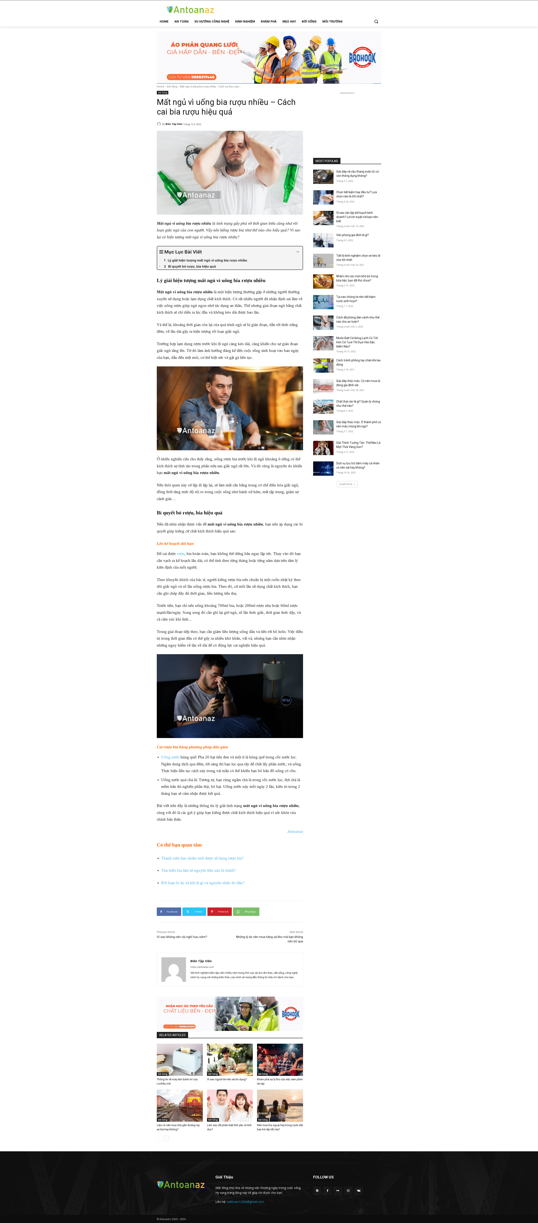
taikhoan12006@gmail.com (245, 1202)
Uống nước (170, 757)
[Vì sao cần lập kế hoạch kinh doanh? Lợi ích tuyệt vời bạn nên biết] (323, 218)
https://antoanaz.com (202, 966)
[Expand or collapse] (298, 251)
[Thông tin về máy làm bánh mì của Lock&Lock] (180, 1060)
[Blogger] (317, 1191)
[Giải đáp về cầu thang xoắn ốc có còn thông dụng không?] (323, 177)
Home (160, 86)
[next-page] (166, 1138)
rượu (181, 553)
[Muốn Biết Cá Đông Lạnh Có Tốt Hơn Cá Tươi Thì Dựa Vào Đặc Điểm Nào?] (323, 343)
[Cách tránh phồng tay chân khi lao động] (323, 365)
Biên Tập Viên (174, 123)
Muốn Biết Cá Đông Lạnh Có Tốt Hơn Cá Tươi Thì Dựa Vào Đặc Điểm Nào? (357, 342)
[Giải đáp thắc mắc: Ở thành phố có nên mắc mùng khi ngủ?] (323, 427)
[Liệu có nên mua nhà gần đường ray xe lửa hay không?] (180, 1106)
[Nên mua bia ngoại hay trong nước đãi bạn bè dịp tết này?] (280, 1106)
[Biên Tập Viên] (159, 124)
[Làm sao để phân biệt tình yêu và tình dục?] (230, 1106)
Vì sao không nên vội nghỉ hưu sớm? (182, 937)
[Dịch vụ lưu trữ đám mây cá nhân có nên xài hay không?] (323, 468)
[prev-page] (159, 1138)
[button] (376, 21)
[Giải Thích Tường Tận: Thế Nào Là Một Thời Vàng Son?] (323, 448)
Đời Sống (172, 86)
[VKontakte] (359, 1191)
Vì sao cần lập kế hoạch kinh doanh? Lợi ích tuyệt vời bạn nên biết (357, 217)
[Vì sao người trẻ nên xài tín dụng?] (230, 1060)
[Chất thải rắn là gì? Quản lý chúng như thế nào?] (323, 407)
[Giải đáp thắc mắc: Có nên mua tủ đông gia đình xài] (323, 386)
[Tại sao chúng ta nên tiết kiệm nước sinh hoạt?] (323, 302)
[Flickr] (338, 1191)
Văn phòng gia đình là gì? (352, 235)
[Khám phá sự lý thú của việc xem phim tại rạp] (280, 1060)
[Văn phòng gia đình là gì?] (323, 240)
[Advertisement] (347, 121)
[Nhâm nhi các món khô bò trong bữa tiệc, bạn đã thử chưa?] (323, 281)
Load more (345, 484)
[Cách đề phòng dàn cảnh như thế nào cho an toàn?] (323, 323)
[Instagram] (348, 1191)
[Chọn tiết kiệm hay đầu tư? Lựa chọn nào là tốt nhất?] (323, 197)
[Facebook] (327, 1191)
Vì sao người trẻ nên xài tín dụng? (227, 1079)
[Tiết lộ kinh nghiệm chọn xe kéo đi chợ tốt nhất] (323, 261)
